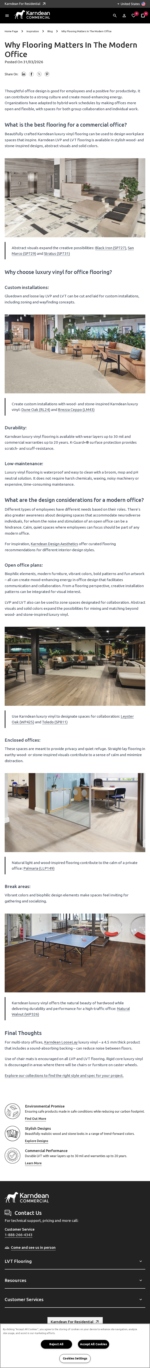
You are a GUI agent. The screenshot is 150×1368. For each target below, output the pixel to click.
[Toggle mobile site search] (114, 15)
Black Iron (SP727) (110, 248)
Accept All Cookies (93, 1344)
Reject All (56, 1344)
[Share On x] (39, 74)
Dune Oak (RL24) (35, 409)
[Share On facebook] (31, 74)
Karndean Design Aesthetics (54, 544)
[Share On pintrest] (47, 74)
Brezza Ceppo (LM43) (76, 409)
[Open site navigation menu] (7, 15)
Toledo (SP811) (55, 722)
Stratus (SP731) (57, 253)
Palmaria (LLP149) (38, 868)
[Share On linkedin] (24, 74)
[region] (75, 1346)
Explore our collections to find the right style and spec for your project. (64, 1075)
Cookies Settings (75, 1358)
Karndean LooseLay (61, 1042)
